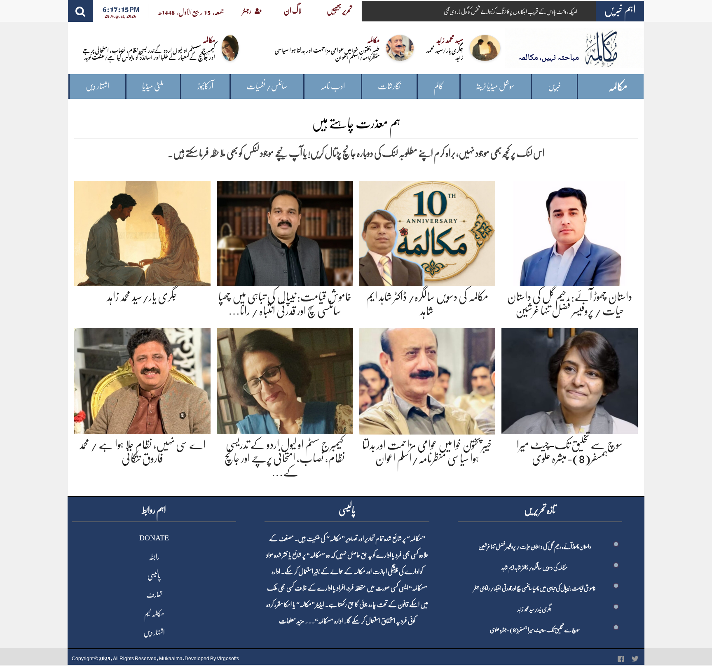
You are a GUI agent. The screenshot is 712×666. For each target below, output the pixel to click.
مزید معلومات (291, 621)
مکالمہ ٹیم (154, 613)
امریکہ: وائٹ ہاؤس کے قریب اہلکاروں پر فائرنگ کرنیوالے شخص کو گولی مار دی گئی (510, 11)
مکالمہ (618, 86)
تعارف (154, 594)
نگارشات (389, 86)
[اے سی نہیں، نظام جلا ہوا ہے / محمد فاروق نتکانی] (142, 379)
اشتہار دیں (97, 86)
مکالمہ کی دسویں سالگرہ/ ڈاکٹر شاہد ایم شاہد (534, 567)
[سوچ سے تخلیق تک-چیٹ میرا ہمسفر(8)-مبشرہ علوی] (569, 379)
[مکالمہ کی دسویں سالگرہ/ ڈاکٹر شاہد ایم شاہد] (427, 232)
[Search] (80, 11)
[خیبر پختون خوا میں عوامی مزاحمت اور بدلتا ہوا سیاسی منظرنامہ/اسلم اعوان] (427, 380)
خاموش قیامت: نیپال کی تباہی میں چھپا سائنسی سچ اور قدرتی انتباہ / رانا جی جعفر (534, 588)
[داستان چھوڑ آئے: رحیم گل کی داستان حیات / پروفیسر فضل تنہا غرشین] (569, 232)
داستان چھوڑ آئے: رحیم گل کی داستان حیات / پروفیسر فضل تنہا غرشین (534, 546)
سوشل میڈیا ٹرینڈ (495, 86)
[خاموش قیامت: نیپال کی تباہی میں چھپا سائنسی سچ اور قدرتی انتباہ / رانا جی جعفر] (285, 232)
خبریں (554, 86)
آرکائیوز (205, 86)
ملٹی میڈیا (153, 86)
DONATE (154, 538)
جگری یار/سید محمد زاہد (444, 53)
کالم (438, 86)
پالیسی (154, 576)
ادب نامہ (333, 86)
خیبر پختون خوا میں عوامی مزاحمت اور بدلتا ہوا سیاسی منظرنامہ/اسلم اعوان (327, 53)
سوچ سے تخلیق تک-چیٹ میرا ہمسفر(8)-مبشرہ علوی (535, 629)
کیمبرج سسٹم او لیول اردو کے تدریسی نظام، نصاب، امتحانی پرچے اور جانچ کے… (285, 458)
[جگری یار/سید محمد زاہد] (142, 232)
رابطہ (154, 557)
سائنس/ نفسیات (266, 86)
